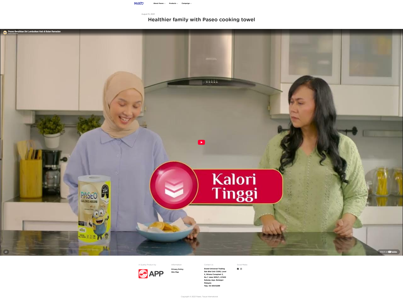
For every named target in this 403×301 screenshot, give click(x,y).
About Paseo (158, 3)
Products (172, 3)
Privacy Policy (177, 269)
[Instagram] (241, 269)
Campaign (186, 3)
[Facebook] (238, 269)
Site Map (175, 272)
